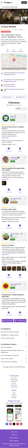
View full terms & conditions (9, 362)
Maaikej (12, 158)
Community (14, 376)
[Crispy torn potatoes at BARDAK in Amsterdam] (9, 268)
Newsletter (14, 385)
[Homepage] (8, 2)
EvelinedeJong (13, 89)
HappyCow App (14, 401)
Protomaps (8, 68)
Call (7, 51)
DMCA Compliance (14, 437)
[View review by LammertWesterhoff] (5, 236)
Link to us (14, 396)
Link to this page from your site (10, 355)
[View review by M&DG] (5, 118)
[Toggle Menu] (1, 2)
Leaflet (4, 68)
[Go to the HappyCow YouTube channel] (10, 424)
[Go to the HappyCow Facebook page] (7, 424)
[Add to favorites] (26, 11)
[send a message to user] (16, 116)
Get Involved (14, 387)
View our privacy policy (7, 338)
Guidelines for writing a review (9, 335)
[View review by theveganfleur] (5, 286)
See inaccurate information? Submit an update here (12, 351)
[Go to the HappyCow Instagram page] (21, 424)
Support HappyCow (14, 440)
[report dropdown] (25, 116)
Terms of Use (14, 434)
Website (14, 51)
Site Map (14, 397)
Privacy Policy (14, 431)
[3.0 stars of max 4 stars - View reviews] (4, 29)
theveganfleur (18, 105)
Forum (14, 383)
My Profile (14, 378)
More (2, 45)
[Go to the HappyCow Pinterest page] (17, 424)
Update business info (10, 81)
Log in (24, 2)
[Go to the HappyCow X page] (14, 424)
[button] (14, 60)
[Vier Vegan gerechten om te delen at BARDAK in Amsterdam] (4, 183)
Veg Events (14, 381)
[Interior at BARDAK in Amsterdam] (24, 268)
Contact (14, 394)
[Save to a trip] (22, 11)
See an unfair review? (7, 358)
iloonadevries (14, 199)
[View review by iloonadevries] (5, 200)
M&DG (12, 116)
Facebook (20, 51)
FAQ (14, 392)
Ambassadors (14, 380)
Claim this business (9, 86)
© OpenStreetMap (16, 68)
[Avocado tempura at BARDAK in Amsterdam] (4, 268)
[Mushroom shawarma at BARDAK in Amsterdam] (14, 268)
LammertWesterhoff (15, 234)
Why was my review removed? (10, 332)
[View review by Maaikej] (5, 159)
